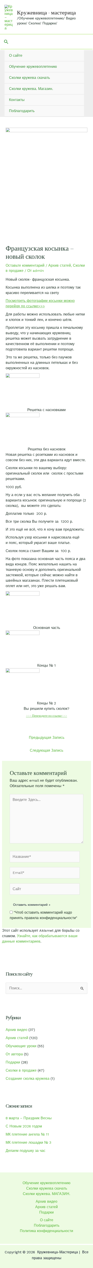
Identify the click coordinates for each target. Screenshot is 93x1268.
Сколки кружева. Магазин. (31, 89)
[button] (6, 42)
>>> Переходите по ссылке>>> (46, 715)
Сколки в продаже (21, 1070)
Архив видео (16, 1030)
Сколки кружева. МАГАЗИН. (46, 1194)
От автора (14, 1054)
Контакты (17, 100)
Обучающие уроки (21, 1046)
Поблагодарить (22, 111)
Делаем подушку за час (25, 1150)
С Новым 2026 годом (24, 1126)
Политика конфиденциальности (46, 1231)
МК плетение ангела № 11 (27, 1134)
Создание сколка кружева (27, 1078)
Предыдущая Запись (46, 737)
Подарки (13, 1062)
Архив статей (59, 265)
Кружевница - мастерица (46, 12)
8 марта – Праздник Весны (29, 1118)
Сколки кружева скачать (29, 77)
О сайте (15, 55)
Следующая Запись (46, 750)
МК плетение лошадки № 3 (28, 1142)
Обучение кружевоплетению (33, 66)
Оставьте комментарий (25, 265)
